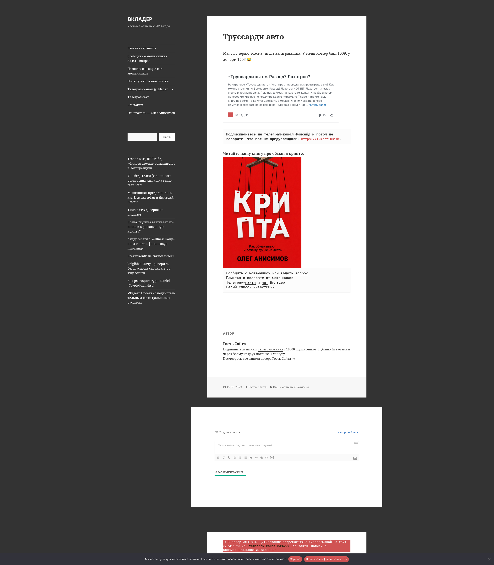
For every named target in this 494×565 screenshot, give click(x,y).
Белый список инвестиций (250, 287)
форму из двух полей (249, 354)
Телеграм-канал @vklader (148, 89)
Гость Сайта (257, 387)
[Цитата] (251, 457)
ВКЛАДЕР (140, 19)
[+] (272, 457)
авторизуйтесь (348, 432)
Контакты (135, 105)
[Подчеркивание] (229, 457)
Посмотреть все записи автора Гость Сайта (257, 358)
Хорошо (295, 559)
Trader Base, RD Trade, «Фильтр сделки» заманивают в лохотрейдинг (151, 163)
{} (266, 457)
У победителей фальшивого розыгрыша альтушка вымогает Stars (150, 180)
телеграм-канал (270, 349)
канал (250, 282)
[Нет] (489, 559)
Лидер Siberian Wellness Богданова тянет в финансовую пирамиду (151, 243)
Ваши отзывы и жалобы (291, 387)
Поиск (167, 137)
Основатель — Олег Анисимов (151, 113)
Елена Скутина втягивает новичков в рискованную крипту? (150, 226)
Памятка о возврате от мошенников (145, 71)
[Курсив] (224, 457)
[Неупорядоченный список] (245, 457)
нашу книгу (251, 153)
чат (265, 282)
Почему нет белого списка (148, 81)
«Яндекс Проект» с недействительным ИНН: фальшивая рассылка (151, 297)
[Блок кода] (256, 457)
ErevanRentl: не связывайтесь (151, 256)
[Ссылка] (261, 457)
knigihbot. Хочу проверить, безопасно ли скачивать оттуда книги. (149, 268)
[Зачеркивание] (234, 457)
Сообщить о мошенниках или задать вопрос (267, 273)
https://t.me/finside (320, 139)
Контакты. (301, 546)
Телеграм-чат (138, 97)
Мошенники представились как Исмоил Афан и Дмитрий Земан (150, 197)
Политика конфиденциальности (326, 559)
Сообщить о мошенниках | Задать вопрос (149, 58)
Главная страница (142, 48)
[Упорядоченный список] (240, 457)
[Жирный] (218, 457)
